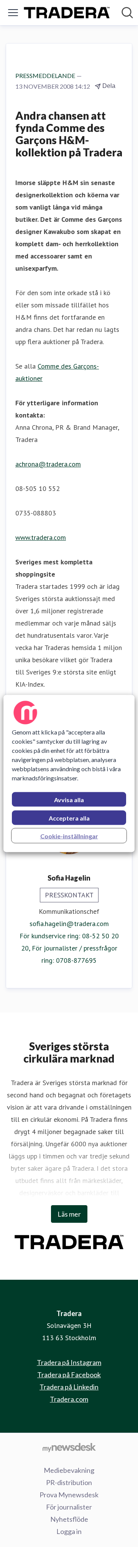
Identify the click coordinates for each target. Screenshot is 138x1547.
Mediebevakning (69, 1470)
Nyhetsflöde (69, 1519)
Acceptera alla (69, 818)
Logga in (69, 1531)
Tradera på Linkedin (69, 1387)
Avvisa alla (69, 799)
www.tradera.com (40, 537)
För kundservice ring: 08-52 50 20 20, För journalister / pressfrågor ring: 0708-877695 (69, 948)
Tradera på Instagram (69, 1362)
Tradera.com (69, 1399)
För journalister (69, 1507)
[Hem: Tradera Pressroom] (66, 13)
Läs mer (69, 1214)
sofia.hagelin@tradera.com (69, 923)
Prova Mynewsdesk (69, 1494)
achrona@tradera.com (48, 464)
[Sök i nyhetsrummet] (127, 12)
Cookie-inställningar (69, 836)
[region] (69, 773)
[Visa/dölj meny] (13, 12)
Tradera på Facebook (69, 1374)
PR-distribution (69, 1482)
